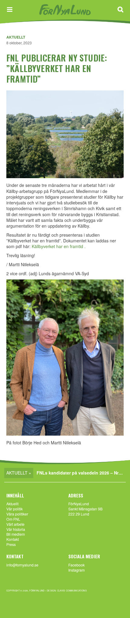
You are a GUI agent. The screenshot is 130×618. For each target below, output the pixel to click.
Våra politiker (17, 513)
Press (11, 544)
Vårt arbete (15, 524)
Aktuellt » (18, 473)
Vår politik (14, 508)
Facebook (76, 564)
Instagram (76, 569)
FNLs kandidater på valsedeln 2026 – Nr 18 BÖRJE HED (81, 473)
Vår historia (15, 529)
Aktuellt (15, 37)
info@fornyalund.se (22, 564)
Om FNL (13, 519)
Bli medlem (15, 534)
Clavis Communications (72, 590)
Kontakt (12, 539)
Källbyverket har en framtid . (59, 246)
